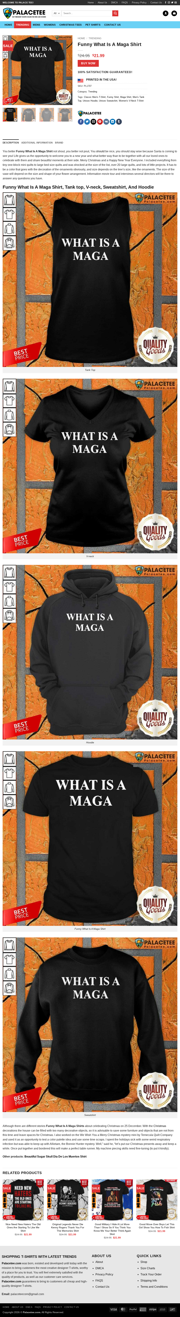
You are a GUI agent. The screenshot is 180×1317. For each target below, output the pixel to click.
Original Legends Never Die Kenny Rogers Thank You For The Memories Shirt (67, 1227)
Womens (50, 24)
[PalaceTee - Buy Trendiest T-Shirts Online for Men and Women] (25, 13)
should (100, 151)
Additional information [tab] (37, 142)
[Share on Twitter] (87, 122)
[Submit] (115, 13)
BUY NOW (88, 63)
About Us (102, 2)
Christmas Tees (70, 24)
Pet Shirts (92, 24)
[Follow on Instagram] (169, 2)
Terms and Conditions (154, 1286)
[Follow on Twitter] (172, 2)
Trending (22, 24)
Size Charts (147, 1268)
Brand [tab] (59, 142)
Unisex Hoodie (90, 100)
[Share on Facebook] (81, 122)
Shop (143, 1261)
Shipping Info (148, 1280)
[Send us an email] (176, 2)
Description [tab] (11, 142)
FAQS (125, 2)
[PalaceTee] (90, 114)
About (99, 1261)
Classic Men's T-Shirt (95, 97)
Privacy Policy (139, 2)
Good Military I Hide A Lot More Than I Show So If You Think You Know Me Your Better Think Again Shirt (112, 1229)
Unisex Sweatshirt (108, 100)
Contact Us (156, 2)
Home (91, 2)
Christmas (159, 1125)
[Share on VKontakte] (106, 122)
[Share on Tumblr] (119, 122)
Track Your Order (151, 1274)
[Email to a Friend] (93, 122)
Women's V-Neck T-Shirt (131, 100)
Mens (36, 24)
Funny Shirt (113, 97)
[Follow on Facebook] (166, 2)
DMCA (114, 2)
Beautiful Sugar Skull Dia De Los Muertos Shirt (55, 1156)
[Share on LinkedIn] (112, 122)
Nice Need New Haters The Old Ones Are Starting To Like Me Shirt (23, 1227)
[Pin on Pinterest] (100, 122)
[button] (165, 13)
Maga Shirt (125, 97)
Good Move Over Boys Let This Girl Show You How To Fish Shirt (157, 1226)
